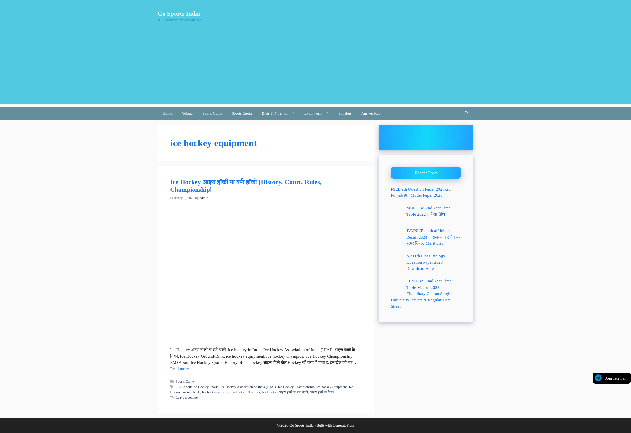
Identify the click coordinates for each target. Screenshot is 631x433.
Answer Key (371, 113)
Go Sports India (179, 13)
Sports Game (212, 113)
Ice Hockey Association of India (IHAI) (248, 387)
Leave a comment (188, 397)
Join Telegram (616, 378)
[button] (466, 113)
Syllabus (344, 113)
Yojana (187, 113)
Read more (179, 368)
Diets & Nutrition (275, 113)
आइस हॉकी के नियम (322, 392)
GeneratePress (343, 425)
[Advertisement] (315, 69)
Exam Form (313, 113)
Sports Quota (242, 113)
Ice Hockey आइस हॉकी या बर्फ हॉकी (285, 392)
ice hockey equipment (331, 387)
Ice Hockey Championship (296, 387)
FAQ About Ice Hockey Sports (197, 387)
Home (167, 113)
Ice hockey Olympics (245, 392)
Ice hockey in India (215, 392)
